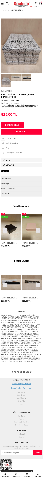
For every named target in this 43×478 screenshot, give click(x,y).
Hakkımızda (21, 434)
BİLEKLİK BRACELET (17, 360)
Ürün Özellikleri (6, 179)
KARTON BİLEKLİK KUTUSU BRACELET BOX (25, 324)
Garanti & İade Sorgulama (22, 422)
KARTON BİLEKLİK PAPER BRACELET (19, 328)
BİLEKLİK (19, 347)
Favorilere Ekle (21, 230)
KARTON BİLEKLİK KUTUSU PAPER (20, 317)
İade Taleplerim (21, 398)
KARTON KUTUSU (7, 335)
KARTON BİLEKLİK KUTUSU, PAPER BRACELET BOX (9, 298)
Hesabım (21, 404)
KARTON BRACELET (17, 345)
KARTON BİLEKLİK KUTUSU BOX (12, 326)
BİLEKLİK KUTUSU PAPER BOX (11, 353)
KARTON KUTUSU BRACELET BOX (27, 340)
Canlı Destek (21, 416)
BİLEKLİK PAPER (17, 356)
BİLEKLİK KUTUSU (30, 347)
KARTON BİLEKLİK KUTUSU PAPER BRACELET (20, 318)
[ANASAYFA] (3, 10)
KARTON (4, 315)
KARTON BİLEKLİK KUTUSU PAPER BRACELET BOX (20, 319)
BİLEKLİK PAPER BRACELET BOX (21, 358)
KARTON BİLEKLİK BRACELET (20, 331)
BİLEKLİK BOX (10, 362)
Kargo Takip (21, 401)
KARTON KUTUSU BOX (9, 342)
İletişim (21, 437)
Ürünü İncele (8, 230)
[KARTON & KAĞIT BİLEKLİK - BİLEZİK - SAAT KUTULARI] (10, 10)
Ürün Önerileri (5, 194)
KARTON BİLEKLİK (14, 315)
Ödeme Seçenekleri (8, 189)
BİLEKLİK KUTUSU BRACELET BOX (21, 354)
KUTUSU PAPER (29, 362)
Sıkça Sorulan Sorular (21, 425)
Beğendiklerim (21, 395)
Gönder (37, 453)
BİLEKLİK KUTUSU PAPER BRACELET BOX (24, 351)
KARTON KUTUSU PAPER (23, 335)
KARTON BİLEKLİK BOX (28, 333)
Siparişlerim (21, 392)
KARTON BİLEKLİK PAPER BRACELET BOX (20, 328)
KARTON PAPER (23, 342)
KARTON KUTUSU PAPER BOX (23, 338)
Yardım (21, 419)
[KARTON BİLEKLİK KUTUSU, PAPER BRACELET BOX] (11, 282)
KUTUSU (19, 362)
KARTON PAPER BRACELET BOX (20, 344)
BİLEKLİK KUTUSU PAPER (10, 349)
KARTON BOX (10, 347)
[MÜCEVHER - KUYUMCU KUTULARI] (5, 10)
